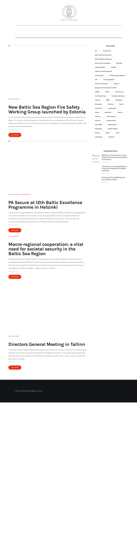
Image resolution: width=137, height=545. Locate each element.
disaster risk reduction (101, 83)
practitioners (98, 108)
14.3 (96, 51)
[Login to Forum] (116, 12)
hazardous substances (118, 96)
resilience (97, 116)
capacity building (100, 67)
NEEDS (108, 100)
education (116, 83)
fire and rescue (119, 92)
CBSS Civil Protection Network (103, 71)
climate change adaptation (117, 75)
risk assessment (110, 116)
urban (117, 133)
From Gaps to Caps (100, 96)
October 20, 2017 (13, 271)
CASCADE (113, 67)
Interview (97, 100)
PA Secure (110, 104)
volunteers (111, 137)
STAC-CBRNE (98, 124)
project (97, 112)
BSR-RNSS (119, 63)
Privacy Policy (67, 392)
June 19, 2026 (105, 162)
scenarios (97, 120)
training (97, 133)
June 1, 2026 (105, 173)
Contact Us (67, 388)
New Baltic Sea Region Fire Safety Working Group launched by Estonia (47, 109)
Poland (121, 104)
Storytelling (98, 128)
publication (108, 112)
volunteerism (98, 137)
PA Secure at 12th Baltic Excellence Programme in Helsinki (45, 205)
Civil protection (99, 75)
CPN (96, 79)
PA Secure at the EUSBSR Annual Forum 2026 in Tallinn (113, 178)
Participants (98, 104)
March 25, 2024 (12, 225)
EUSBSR (97, 92)
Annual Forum (107, 51)
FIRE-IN (107, 92)
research (119, 112)
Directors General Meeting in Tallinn (46, 344)
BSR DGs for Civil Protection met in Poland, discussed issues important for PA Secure (114, 157)
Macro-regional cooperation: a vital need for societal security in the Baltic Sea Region (45, 249)
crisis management (108, 79)
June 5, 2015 (11, 362)
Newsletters (119, 100)
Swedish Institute (112, 128)
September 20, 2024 (13, 129)
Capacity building (13, 194)
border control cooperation (103, 63)
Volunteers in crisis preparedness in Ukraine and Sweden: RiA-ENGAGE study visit (114, 168)
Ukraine (107, 133)
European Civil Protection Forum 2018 (105, 87)
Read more (15, 135)
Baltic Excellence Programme (103, 55)
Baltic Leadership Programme (103, 59)
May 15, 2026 (105, 182)
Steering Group (112, 124)
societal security (111, 120)
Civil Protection (13, 99)
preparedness (112, 108)
